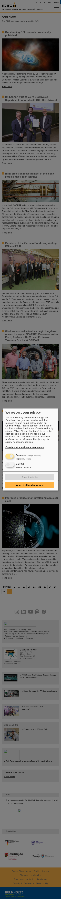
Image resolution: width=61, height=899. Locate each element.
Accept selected (30, 477)
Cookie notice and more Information (24, 447)
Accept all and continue (30, 485)
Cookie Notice (12, 425)
